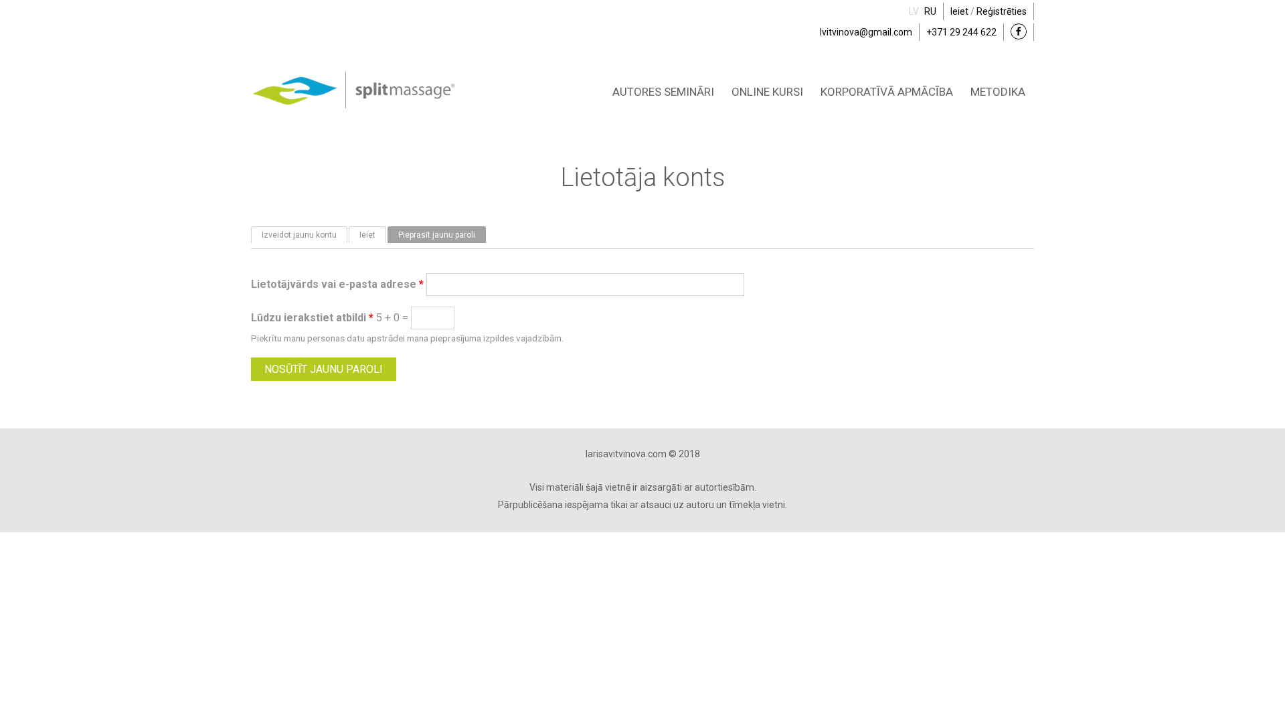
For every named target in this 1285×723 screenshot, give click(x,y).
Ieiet (959, 11)
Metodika (997, 91)
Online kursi (767, 91)
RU (930, 11)
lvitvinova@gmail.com (866, 32)
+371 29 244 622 (961, 32)
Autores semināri (663, 91)
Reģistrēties (1001, 11)
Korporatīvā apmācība (887, 91)
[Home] (354, 78)
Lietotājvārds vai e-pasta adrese (337, 284)
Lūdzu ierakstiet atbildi (312, 317)
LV (914, 11)
